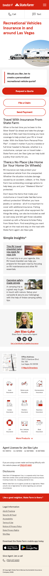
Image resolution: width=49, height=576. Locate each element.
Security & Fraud (9, 515)
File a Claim (24, 103)
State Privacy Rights (11, 530)
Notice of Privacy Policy (12, 526)
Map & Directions (30, 368)
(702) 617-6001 (26, 465)
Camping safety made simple (15, 281)
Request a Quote (24, 91)
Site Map (6, 534)
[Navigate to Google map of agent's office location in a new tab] (30, 339)
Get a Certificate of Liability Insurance (24, 343)
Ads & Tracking (9, 511)
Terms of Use (8, 523)
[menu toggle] (44, 5)
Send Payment (24, 112)
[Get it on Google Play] (29, 547)
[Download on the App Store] (11, 547)
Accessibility (8, 519)
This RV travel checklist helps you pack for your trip (14, 250)
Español (6, 5)
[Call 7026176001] (19, 339)
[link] (25, 4)
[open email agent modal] (24, 339)
